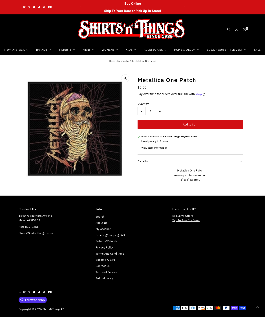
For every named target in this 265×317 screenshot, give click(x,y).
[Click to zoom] (125, 78)
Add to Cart (190, 124)
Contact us (103, 266)
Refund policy (104, 278)
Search (100, 216)
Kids (129, 49)
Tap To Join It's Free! (186, 220)
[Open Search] (228, 29)
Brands (42, 49)
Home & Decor (185, 49)
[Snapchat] (34, 7)
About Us (101, 222)
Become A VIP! (105, 259)
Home (112, 61)
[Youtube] (49, 7)
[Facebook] (20, 7)
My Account (103, 229)
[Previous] (80, 7)
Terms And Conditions (110, 253)
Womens (108, 49)
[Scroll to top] (257, 307)
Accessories (154, 49)
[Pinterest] (29, 7)
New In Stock (14, 49)
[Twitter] (44, 7)
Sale (257, 49)
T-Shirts (65, 49)
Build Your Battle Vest (225, 49)
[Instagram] (25, 7)
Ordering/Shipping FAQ (110, 235)
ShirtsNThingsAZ (53, 309)
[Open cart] (244, 29)
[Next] (185, 7)
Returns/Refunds (107, 241)
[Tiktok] (39, 7)
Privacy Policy (105, 247)
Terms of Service (106, 272)
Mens (87, 49)
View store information (154, 147)
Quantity (143, 103)
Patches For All (125, 61)
